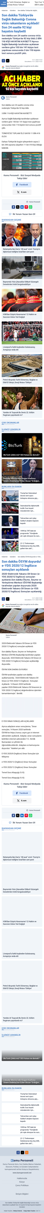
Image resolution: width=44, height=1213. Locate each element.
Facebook (24, 184)
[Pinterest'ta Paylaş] (26, 207)
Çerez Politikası (22, 1185)
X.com (23, 192)
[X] (22, 1152)
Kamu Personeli (11, 98)
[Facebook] (18, 1152)
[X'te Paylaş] (7, 60)
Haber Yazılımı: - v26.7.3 (22, 1211)
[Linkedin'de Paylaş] (22, 207)
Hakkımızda (22, 1178)
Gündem (13, 10)
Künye (22, 1182)
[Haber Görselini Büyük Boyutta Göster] (22, 82)
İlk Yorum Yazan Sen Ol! (24, 214)
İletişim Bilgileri (22, 1194)
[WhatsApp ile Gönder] (30, 207)
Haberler (5, 10)
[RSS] (26, 1152)
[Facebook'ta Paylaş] (3, 60)
